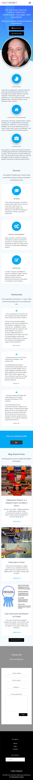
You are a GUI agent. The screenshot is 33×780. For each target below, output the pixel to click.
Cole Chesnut (9, 3)
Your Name (16, 673)
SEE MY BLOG (17, 28)
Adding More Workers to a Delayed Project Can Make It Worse (17, 503)
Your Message (16, 694)
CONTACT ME (17, 33)
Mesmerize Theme (18, 777)
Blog (15, 746)
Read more (16, 521)
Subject (16, 687)
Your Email (16, 680)
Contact (15, 749)
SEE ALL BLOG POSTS (16, 640)
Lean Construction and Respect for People (16, 615)
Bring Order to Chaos (17, 562)
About (15, 743)
